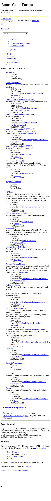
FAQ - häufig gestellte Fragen (17, 213)
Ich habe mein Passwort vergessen (15, 416)
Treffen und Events (13, 285)
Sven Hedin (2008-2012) (15, 161)
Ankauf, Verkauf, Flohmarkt (16, 264)
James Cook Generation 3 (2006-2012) (20, 129)
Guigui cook (18, 243)
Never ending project (22, 110)
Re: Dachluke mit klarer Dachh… (34, 93)
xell (15, 401)
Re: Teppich (26, 154)
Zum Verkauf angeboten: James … (35, 279)
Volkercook (18, 142)
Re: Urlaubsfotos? (29, 241)
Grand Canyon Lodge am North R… (36, 342)
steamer (16, 157)
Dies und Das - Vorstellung (16, 308)
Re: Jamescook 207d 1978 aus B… (35, 355)
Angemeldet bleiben (37, 416)
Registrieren (20, 407)
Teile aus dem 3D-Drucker (16, 247)
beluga (16, 260)
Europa (8, 388)
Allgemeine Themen (13, 182)
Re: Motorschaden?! (29, 123)
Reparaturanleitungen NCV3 (28, 133)
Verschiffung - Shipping (38, 329)
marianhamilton (19, 281)
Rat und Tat (10, 72)
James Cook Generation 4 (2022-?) (19, 146)
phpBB (13, 462)
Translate (35, 21)
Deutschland (10, 373)
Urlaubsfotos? (11, 228)
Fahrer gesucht (27, 222)
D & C (16, 176)
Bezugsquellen (23, 272)
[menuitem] (20, 43)
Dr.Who (17, 304)
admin (16, 209)
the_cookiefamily (20, 125)
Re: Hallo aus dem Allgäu (31, 323)
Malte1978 (18, 357)
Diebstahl (9, 348)
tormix (16, 325)
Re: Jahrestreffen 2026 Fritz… (33, 302)
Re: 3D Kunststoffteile (30, 258)
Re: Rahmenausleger (30, 108)
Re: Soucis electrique (30, 174)
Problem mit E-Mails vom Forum (34, 207)
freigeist (17, 95)
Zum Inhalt (5, 29)
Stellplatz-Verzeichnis (14, 363)
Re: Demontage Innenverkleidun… (35, 140)
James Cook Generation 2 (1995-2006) (20, 114)
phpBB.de (27, 466)
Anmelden (6, 407)
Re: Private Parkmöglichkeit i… (34, 382)
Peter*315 (17, 384)
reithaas (16, 224)
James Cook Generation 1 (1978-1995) (20, 100)
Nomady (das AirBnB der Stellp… (35, 399)
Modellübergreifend (13, 83)
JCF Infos (9, 192)
